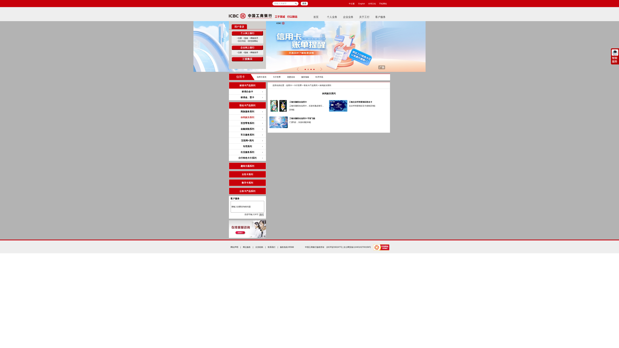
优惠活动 (291, 77)
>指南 (245, 38)
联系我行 (271, 247)
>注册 (239, 38)
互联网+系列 (247, 140)
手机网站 (383, 4)
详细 (292, 110)
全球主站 (372, 4)
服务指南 (305, 77)
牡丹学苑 (319, 77)
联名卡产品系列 (310, 85)
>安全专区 (241, 41)
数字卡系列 (247, 182)
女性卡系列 (247, 174)
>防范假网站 (252, 41)
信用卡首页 (261, 77)
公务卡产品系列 (247, 191)
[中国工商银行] (263, 15)
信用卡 (240, 76)
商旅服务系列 (247, 111)
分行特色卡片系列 (247, 158)
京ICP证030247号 (334, 247)
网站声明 (234, 247)
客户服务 (380, 17)
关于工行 (364, 17)
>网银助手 (253, 38)
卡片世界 (277, 77)
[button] (305, 69)
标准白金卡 (247, 91)
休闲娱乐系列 (325, 85)
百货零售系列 (247, 123)
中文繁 (352, 4)
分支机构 (259, 247)
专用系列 (247, 146)
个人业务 (332, 17)
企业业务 (348, 17)
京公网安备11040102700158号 (357, 247)
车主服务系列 (247, 134)
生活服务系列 (247, 152)
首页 (316, 17)
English (361, 4)
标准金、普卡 (247, 97)
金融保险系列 (247, 129)
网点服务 (247, 247)
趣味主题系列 (247, 166)
